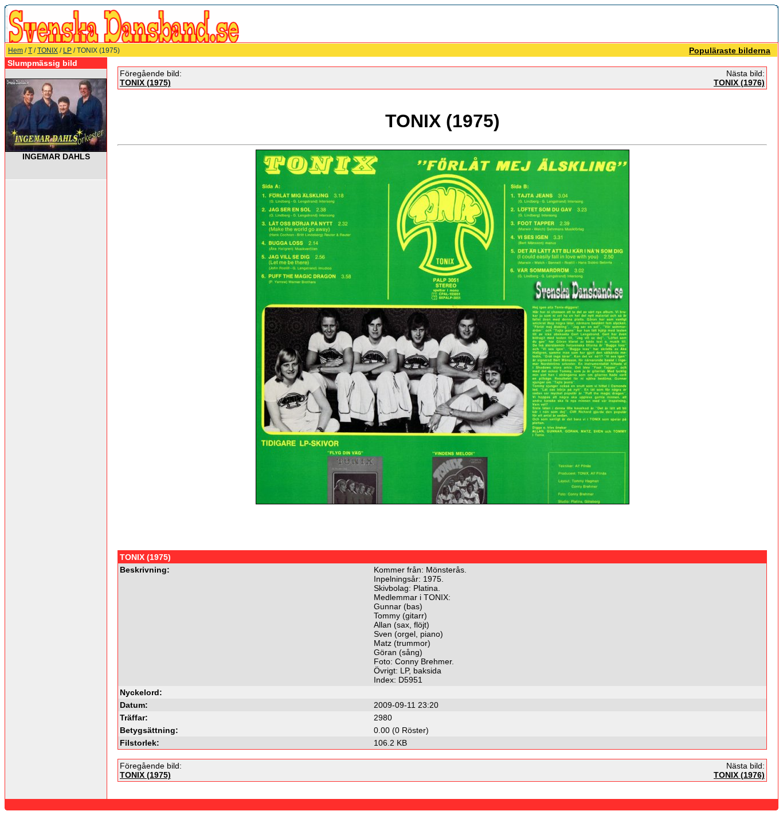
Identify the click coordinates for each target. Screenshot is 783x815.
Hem (15, 50)
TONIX (47, 50)
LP (67, 50)
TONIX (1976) (739, 82)
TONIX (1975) (145, 82)
